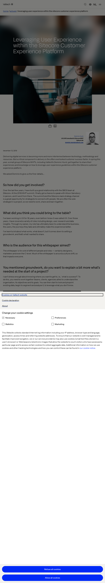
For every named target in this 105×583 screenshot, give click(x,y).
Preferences (60, 317)
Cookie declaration (10, 300)
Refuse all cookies (52, 569)
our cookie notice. (88, 348)
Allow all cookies (52, 577)
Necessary (10, 317)
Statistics (9, 324)
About (5, 306)
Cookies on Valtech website (14, 295)
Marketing (59, 324)
